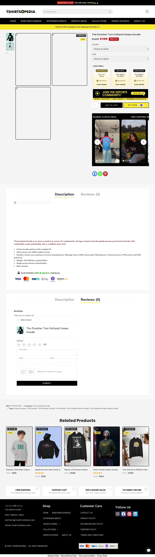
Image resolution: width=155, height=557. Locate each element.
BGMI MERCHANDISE (31, 21)
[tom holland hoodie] (33, 113)
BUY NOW (132, 105)
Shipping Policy (53, 556)
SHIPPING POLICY (88, 529)
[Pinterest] (105, 173)
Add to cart (111, 105)
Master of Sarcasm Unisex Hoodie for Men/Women (77, 469)
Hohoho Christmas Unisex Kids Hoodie (19, 469)
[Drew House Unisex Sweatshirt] (106, 446)
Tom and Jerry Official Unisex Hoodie (135, 469)
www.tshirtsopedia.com (18, 525)
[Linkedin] (135, 513)
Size (94, 54)
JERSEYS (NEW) (79, 21)
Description (64, 194)
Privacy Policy (102, 556)
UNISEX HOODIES (120, 21)
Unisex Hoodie (112, 408)
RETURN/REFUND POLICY (92, 524)
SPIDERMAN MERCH (56, 21)
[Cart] (147, 11)
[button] (51, 524)
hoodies (23, 408)
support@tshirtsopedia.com (20, 520)
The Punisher (32, 408)
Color (95, 44)
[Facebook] (94, 173)
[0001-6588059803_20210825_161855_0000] (10, 37)
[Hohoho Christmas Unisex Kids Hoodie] (19, 446)
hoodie (16, 408)
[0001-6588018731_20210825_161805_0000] (69, 59)
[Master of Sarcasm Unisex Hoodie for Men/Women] (77, 446)
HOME (13, 21)
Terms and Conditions (87, 556)
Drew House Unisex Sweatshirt (106, 469)
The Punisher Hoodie (46, 408)
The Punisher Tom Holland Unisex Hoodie (72, 408)
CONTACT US (87, 513)
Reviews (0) (90, 194)
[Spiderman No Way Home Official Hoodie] (48, 446)
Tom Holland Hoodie (41, 406)
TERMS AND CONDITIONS (92, 535)
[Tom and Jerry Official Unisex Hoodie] (135, 446)
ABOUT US (139, 21)
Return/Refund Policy (69, 556)
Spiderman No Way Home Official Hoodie (48, 469)
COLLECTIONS (99, 21)
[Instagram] (117, 513)
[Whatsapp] (100, 173)
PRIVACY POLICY (88, 518)
